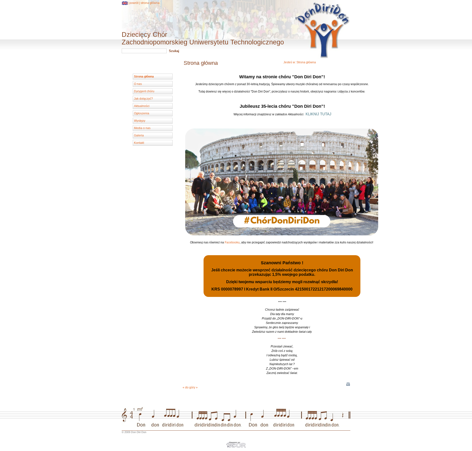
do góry (190, 387)
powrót (133, 3)
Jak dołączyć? (143, 98)
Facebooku (232, 242)
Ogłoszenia (141, 113)
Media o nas (142, 128)
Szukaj (174, 51)
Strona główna (306, 62)
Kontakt (139, 143)
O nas (138, 84)
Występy (139, 120)
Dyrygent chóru (144, 91)
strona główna (150, 3)
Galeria (139, 135)
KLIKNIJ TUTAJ (318, 114)
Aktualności (141, 106)
